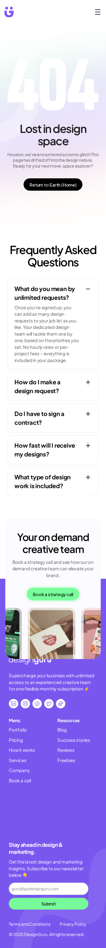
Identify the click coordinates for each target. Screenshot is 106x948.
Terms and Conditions (29, 924)
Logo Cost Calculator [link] (79, 809)
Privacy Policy (73, 924)
